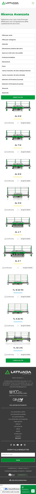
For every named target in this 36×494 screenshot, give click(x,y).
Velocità (5, 44)
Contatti (18, 436)
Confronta (10, 123)
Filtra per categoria (9, 40)
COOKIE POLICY (12, 468)
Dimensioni (6, 62)
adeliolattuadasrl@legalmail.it (18, 386)
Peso (4, 66)
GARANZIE (29, 471)
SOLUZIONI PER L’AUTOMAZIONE (18, 419)
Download (18, 433)
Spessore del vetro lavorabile (12, 53)
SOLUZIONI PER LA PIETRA (18, 414)
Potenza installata (8, 57)
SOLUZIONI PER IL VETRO (18, 412)
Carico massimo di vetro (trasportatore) (16, 70)
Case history (18, 421)
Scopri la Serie (25, 123)
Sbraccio (5, 88)
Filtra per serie (7, 35)
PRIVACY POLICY (23, 468)
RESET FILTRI (18, 97)
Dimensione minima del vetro (12, 48)
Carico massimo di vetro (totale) (13, 75)
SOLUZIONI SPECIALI (18, 416)
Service (18, 424)
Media (18, 429)
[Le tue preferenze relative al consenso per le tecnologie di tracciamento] (33, 491)
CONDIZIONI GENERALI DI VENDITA (14, 471)
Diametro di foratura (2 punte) (12, 84)
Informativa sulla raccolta (10, 492)
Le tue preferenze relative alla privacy (20, 489)
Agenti (18, 431)
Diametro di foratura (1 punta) (12, 79)
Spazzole (5, 93)
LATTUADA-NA (18, 426)
